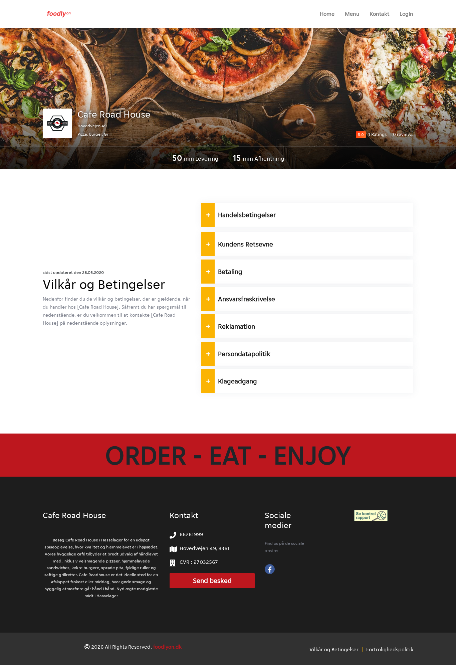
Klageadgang (238, 381)
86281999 (191, 534)
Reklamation (236, 326)
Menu (352, 13)
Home (327, 13)
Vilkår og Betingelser (334, 649)
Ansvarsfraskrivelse (246, 299)
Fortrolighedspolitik (389, 649)
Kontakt (379, 13)
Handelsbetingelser (247, 214)
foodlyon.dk (167, 646)
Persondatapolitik (244, 353)
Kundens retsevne (245, 244)
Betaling (230, 271)
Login (406, 13)
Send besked (212, 580)
